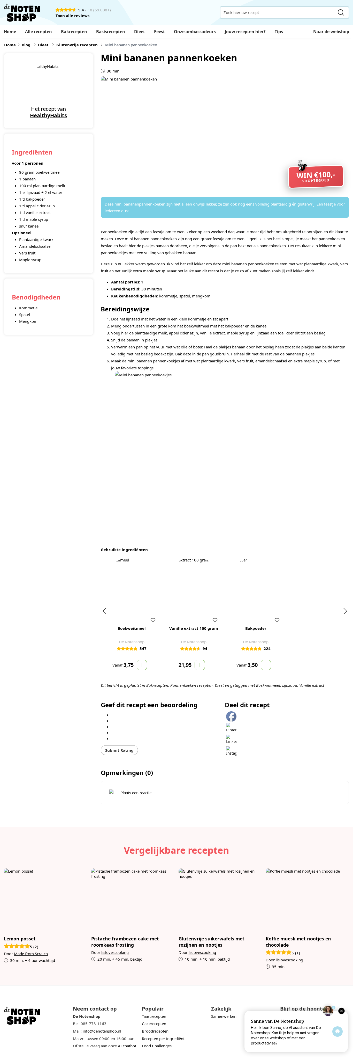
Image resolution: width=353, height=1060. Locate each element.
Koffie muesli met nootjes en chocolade (298, 941)
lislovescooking (115, 952)
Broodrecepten (155, 1031)
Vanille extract (311, 685)
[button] (153, 620)
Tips (279, 31)
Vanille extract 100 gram (193, 628)
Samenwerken (223, 1016)
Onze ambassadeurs (195, 31)
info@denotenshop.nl (102, 1031)
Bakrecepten (74, 31)
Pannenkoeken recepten (191, 685)
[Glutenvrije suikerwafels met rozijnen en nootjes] (220, 900)
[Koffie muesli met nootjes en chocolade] (307, 900)
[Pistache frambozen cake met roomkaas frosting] (133, 900)
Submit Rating (119, 750)
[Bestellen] (142, 665)
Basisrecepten (110, 31)
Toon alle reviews (72, 15)
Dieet (139, 31)
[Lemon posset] (45, 900)
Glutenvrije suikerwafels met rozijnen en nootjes (211, 941)
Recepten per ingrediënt (163, 1038)
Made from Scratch (31, 953)
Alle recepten (38, 31)
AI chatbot (127, 1045)
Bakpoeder (255, 628)
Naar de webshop (331, 31)
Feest (159, 31)
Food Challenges (157, 1045)
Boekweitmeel (268, 685)
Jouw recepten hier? (245, 31)
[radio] (168, 714)
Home (10, 31)
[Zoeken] (341, 12)
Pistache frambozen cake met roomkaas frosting (125, 941)
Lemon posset (20, 938)
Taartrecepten (154, 1016)
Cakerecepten (154, 1023)
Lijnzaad (289, 685)
